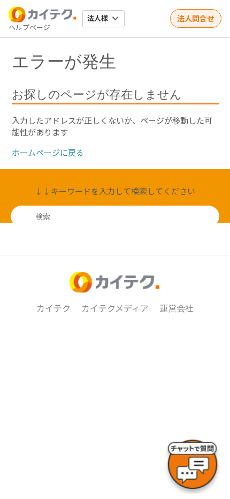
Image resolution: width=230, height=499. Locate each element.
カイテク (53, 307)
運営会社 (176, 307)
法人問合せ (195, 18)
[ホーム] (43, 14)
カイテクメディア (115, 307)
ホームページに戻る (48, 152)
